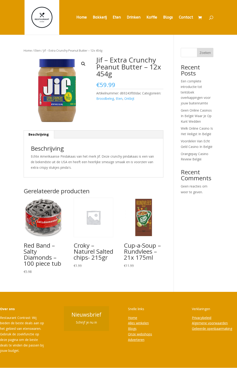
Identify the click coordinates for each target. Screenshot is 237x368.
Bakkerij (100, 17)
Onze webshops (140, 334)
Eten (117, 17)
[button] (83, 64)
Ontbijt (129, 98)
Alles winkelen (138, 323)
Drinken (133, 17)
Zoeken (205, 52)
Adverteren (136, 339)
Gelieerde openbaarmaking (212, 328)
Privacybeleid (201, 317)
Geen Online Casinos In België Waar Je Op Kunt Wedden (196, 116)
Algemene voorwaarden (210, 323)
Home (81, 17)
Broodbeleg (105, 98)
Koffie (152, 17)
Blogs (168, 17)
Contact (186, 17)
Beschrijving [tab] (38, 134)
